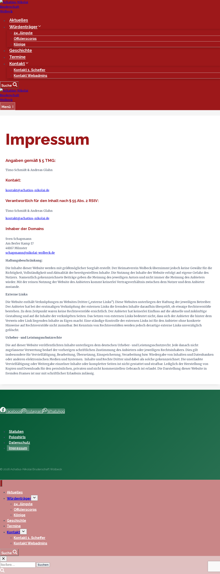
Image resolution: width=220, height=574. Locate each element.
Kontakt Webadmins (30, 75)
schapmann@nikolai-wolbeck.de (30, 253)
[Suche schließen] (3, 559)
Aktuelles (18, 20)
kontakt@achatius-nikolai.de (27, 190)
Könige (19, 44)
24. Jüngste (23, 33)
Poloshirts (17, 437)
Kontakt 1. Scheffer (29, 70)
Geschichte (20, 50)
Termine (17, 57)
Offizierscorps (25, 38)
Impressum (18, 448)
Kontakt (13, 532)
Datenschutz (19, 442)
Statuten (16, 431)
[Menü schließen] (1, 483)
